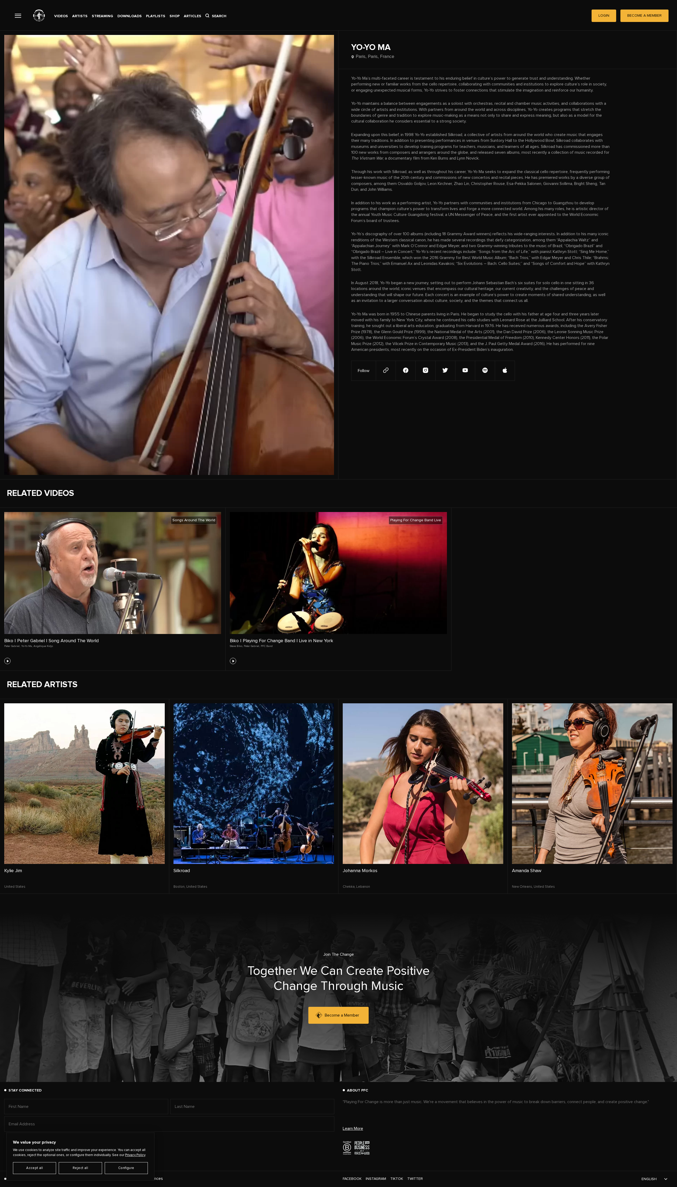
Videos (61, 16)
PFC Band (267, 646)
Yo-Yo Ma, (27, 646)
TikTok (396, 1179)
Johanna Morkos (360, 870)
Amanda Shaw (526, 870)
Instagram (376, 1179)
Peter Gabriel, (12, 646)
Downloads (129, 16)
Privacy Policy (135, 1155)
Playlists (155, 16)
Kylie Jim (13, 870)
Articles (192, 16)
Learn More (353, 1128)
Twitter (415, 1179)
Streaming (102, 16)
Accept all (34, 1168)
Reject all (80, 1168)
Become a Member (342, 1015)
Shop (175, 16)
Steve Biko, (236, 646)
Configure (126, 1168)
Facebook (352, 1179)
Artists (80, 16)
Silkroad (181, 870)
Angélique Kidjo (43, 646)
